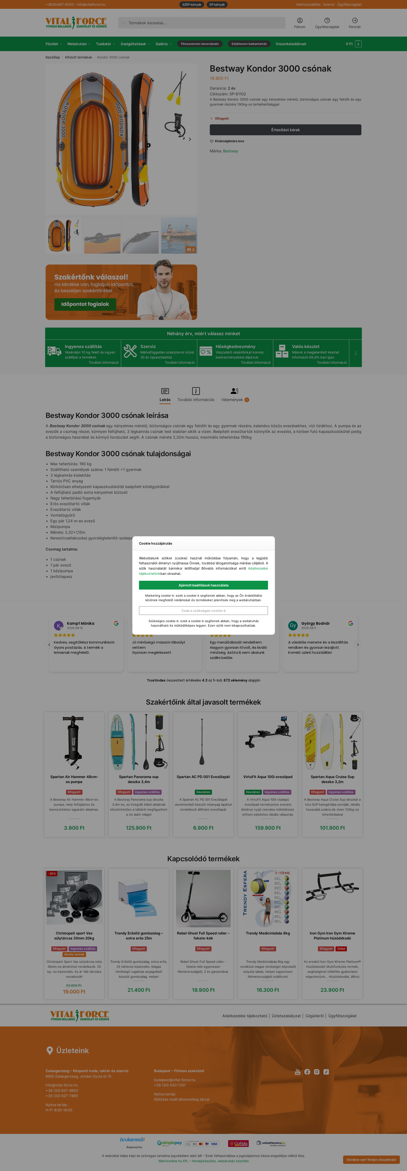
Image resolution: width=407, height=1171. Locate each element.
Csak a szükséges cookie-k (204, 611)
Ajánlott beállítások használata (204, 585)
